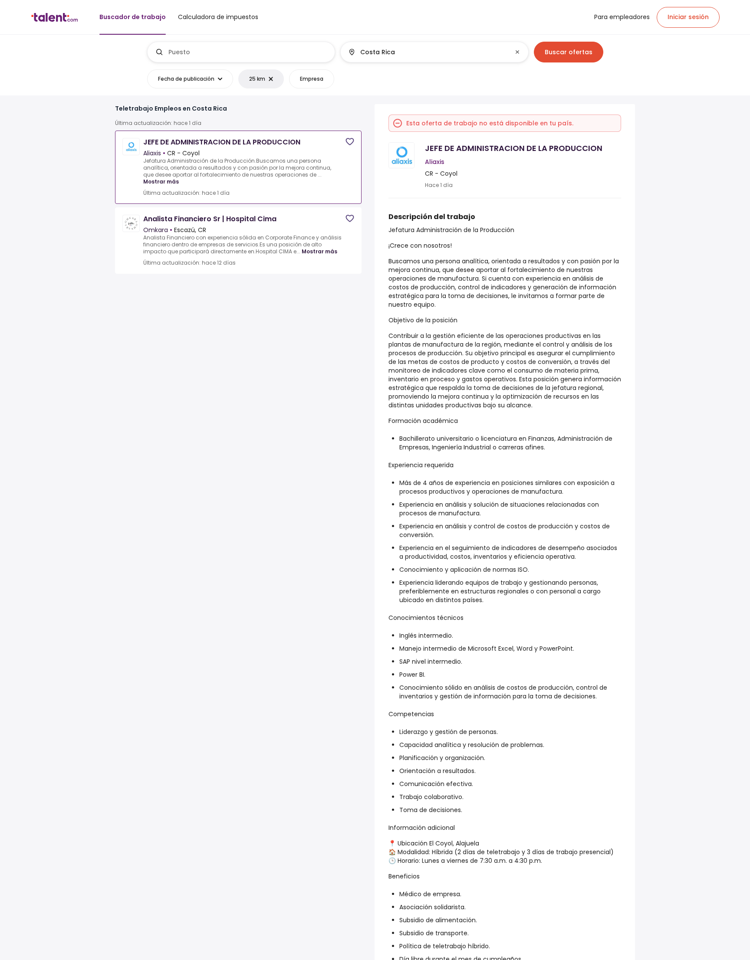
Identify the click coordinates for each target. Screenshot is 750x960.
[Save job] (349, 141)
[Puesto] (241, 52)
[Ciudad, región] (427, 52)
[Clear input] (517, 52)
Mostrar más (161, 181)
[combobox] (248, 52)
